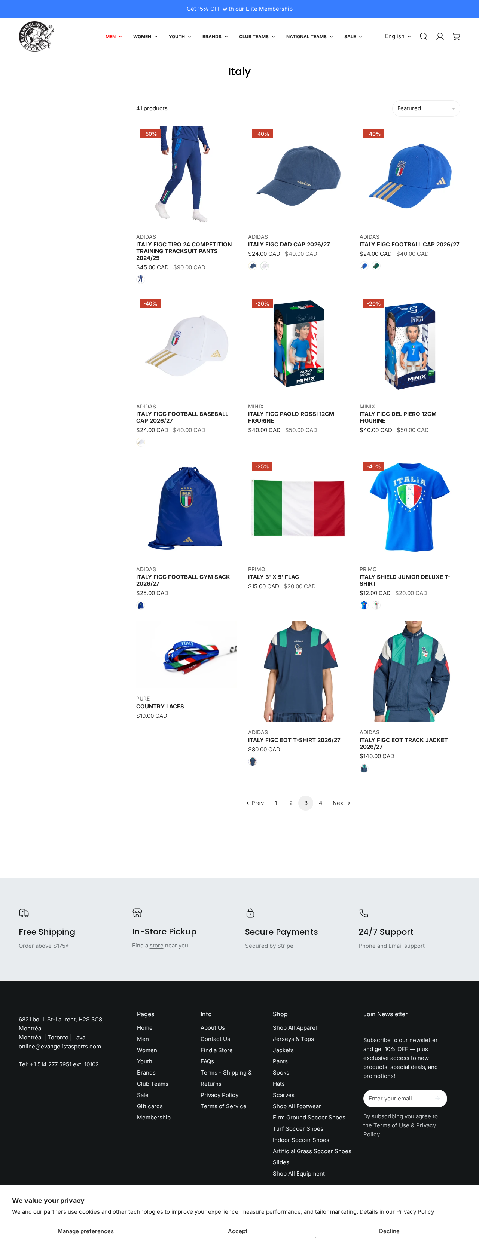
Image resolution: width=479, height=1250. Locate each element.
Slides (281, 1162)
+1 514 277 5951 (50, 1064)
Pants (280, 1061)
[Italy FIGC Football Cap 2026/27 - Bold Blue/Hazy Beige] (364, 265)
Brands (146, 1072)
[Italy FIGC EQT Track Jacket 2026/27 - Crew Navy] (364, 768)
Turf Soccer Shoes (298, 1128)
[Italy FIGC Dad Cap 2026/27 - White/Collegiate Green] (264, 265)
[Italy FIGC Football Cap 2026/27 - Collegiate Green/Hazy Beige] (376, 265)
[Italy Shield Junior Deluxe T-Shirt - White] (376, 605)
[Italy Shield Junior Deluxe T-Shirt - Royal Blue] (364, 605)
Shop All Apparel (295, 1027)
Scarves (284, 1095)
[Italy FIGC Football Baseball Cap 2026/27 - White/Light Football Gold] (140, 442)
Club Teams (152, 1083)
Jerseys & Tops (293, 1038)
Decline (389, 1231)
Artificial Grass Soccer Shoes (312, 1151)
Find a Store (217, 1050)
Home (145, 1027)
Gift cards (150, 1106)
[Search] (423, 36)
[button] (456, 36)
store (157, 945)
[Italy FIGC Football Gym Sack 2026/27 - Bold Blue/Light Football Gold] (140, 605)
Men (143, 1038)
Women (147, 1050)
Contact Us (215, 1038)
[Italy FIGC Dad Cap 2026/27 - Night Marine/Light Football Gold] (252, 265)
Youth (144, 1061)
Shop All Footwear (297, 1106)
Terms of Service (224, 1106)
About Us (213, 1027)
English (395, 36)
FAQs (207, 1061)
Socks (281, 1072)
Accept (237, 1231)
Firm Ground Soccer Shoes (309, 1117)
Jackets (283, 1050)
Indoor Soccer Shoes (301, 1139)
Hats (279, 1083)
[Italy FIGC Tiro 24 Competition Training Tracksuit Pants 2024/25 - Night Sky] (140, 279)
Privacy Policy (415, 1211)
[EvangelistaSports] (36, 36)
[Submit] (437, 1098)
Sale (143, 1095)
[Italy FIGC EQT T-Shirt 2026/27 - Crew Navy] (252, 761)
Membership (154, 1117)
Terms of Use (391, 1125)
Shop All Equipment (299, 1173)
